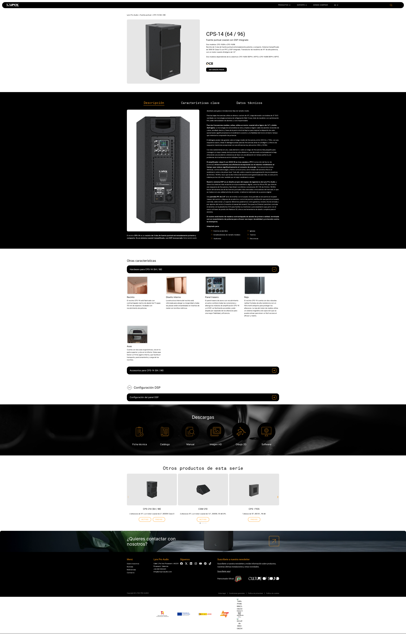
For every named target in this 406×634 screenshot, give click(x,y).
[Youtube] (200, 563)
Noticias (130, 567)
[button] (391, 5)
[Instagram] (195, 563)
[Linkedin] (191, 563)
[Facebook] (181, 563)
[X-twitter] (186, 563)
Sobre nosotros (133, 564)
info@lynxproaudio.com (163, 572)
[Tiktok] (210, 563)
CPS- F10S (254, 509)
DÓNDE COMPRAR (320, 5)
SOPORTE (301, 5)
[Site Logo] (12, 5)
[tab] (153, 103)
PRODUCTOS (283, 5)
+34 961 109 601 (160, 569)
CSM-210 (203, 509)
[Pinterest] (205, 563)
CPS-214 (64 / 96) (152, 509)
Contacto (130, 573)
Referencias (131, 570)
